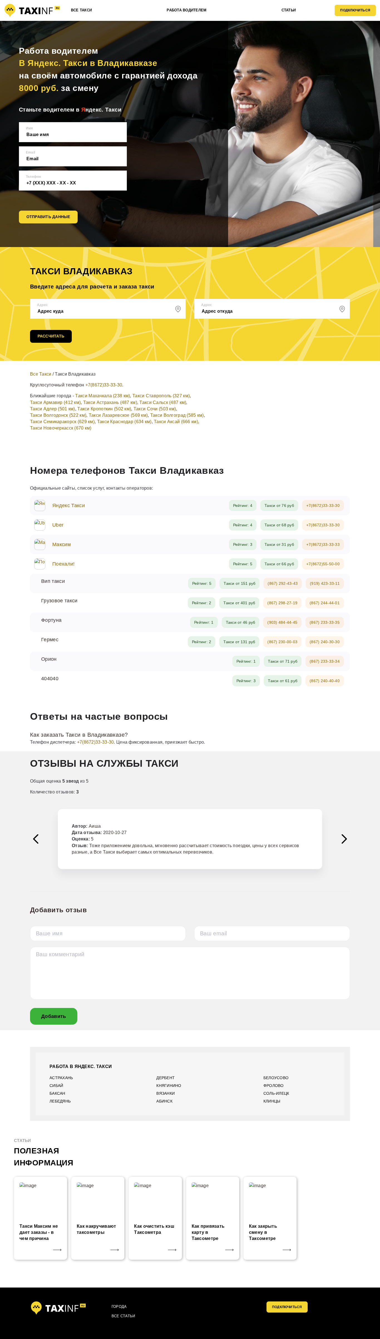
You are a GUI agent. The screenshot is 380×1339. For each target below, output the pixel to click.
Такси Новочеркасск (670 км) (61, 428)
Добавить (53, 1016)
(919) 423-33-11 (325, 583)
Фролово (273, 1085)
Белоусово (275, 1078)
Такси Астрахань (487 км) (110, 402)
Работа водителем (186, 10)
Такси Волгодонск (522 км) (58, 415)
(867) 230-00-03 (282, 642)
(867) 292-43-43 (283, 583)
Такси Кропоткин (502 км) (104, 408)
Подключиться (355, 10)
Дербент (165, 1078)
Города (119, 1307)
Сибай (56, 1085)
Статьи (289, 10)
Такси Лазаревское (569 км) (118, 415)
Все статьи (123, 1316)
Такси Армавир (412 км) (55, 402)
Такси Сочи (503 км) (155, 408)
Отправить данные (48, 216)
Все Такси (40, 374)
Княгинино (168, 1085)
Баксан (57, 1093)
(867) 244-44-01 (325, 603)
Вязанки (165, 1093)
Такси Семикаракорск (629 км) (62, 421)
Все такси (81, 10)
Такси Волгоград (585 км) (177, 415)
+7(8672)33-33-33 (323, 544)
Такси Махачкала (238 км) (102, 395)
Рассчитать (51, 336)
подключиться (287, 1307)
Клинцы (271, 1101)
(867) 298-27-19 (282, 603)
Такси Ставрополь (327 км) (161, 395)
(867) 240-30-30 (325, 642)
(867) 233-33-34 (325, 661)
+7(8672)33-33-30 (103, 385)
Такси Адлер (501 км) (52, 408)
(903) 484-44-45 (282, 622)
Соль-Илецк (276, 1093)
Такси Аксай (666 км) (176, 421)
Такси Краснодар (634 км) (124, 421)
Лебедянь (60, 1101)
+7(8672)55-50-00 (323, 564)
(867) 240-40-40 (325, 681)
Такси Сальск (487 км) (162, 402)
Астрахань (61, 1078)
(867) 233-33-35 (325, 622)
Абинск (164, 1101)
